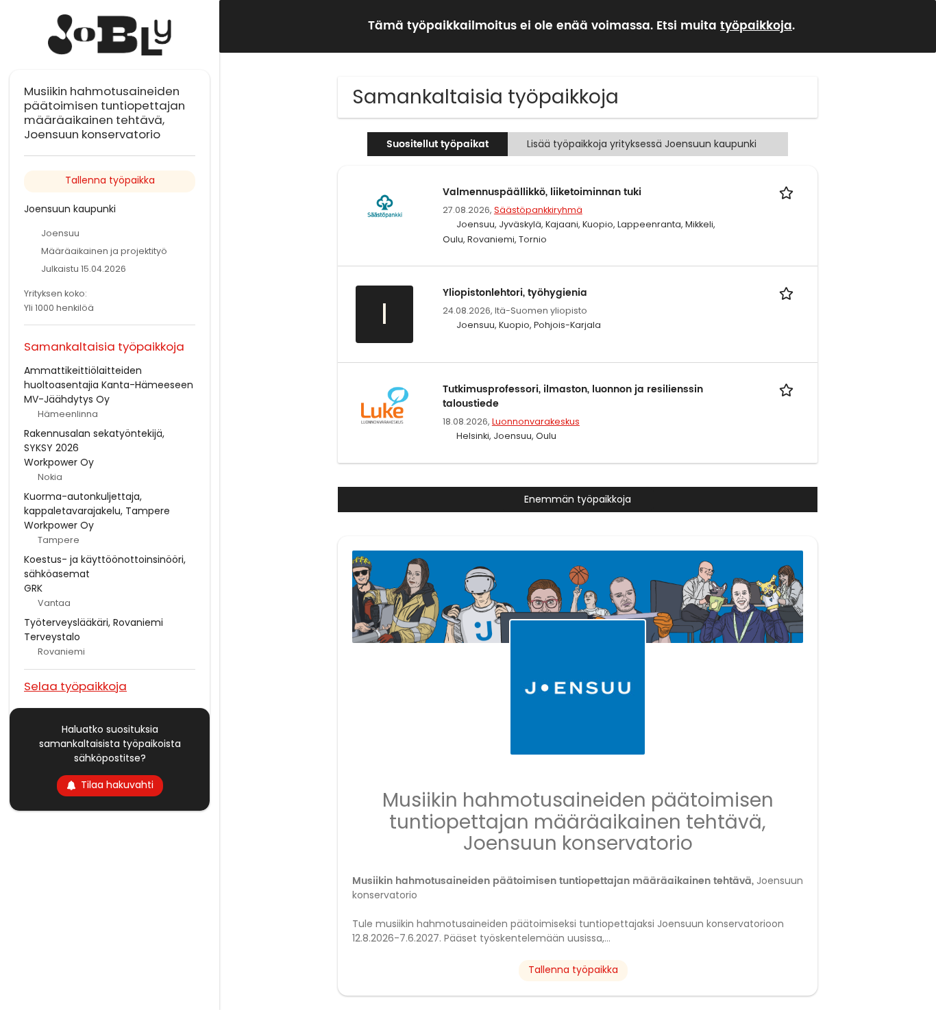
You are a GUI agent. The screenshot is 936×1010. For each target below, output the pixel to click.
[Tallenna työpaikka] (788, 192)
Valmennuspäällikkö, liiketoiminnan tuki (542, 192)
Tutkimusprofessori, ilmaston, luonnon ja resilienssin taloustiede (573, 396)
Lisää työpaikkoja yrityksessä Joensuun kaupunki (641, 144)
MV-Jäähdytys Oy (67, 399)
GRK (33, 588)
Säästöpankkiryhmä (538, 210)
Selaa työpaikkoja (75, 686)
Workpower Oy (59, 462)
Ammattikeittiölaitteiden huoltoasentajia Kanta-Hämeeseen (108, 378)
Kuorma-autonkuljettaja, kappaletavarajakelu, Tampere (97, 504)
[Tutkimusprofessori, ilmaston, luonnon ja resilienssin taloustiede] (384, 405)
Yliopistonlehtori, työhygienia (515, 293)
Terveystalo (52, 637)
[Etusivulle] (110, 34)
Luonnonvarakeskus (536, 421)
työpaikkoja (756, 26)
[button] (914, 26)
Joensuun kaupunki (70, 209)
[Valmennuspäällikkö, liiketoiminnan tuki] (384, 207)
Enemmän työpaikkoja (577, 499)
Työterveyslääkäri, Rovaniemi (93, 622)
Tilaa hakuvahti (117, 785)
